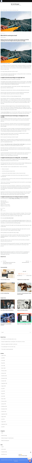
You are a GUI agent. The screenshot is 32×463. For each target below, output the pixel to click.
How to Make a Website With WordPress (7, 310)
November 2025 (4, 378)
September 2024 (4, 414)
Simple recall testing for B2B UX (22, 310)
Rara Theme (25, 459)
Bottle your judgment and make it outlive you (9, 344)
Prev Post (9, 262)
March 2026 (3, 368)
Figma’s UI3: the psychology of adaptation (24, 323)
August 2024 (3, 416)
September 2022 (4, 424)
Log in (2, 446)
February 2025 (3, 401)
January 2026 (3, 373)
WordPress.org (4, 454)
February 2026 (3, 370)
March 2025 (3, 398)
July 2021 (3, 426)
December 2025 (4, 375)
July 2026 (3, 357)
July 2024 (3, 419)
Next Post (25, 262)
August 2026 (3, 355)
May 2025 (3, 393)
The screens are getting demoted (7, 349)
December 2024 (4, 406)
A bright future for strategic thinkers (23, 279)
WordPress (16, 461)
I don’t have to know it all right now (9, 73)
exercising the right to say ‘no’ (19, 220)
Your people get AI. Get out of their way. (8, 346)
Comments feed (4, 451)
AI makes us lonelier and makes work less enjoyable (12, 130)
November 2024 (4, 408)
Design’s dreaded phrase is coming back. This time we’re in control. (13, 341)
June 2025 (3, 391)
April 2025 (3, 396)
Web (2, 432)
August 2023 (3, 421)
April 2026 (3, 365)
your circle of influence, (6, 112)
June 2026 (3, 360)
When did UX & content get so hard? (7, 251)
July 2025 (3, 388)
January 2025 (3, 403)
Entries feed (3, 449)
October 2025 (3, 380)
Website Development (5, 440)
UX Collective (26, 251)
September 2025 (4, 383)
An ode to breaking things (5, 293)
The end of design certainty (5, 279)
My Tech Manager (15, 4)
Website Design (3, 37)
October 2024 (3, 411)
